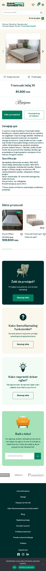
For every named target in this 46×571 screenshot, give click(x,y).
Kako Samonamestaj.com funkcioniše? (23, 509)
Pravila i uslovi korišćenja (23, 538)
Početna (5, 24)
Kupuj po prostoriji (23, 503)
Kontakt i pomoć (23, 526)
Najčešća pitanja (22, 520)
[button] (42, 51)
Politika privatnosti (23, 532)
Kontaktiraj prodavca (34, 115)
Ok (14, 567)
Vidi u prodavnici (12, 115)
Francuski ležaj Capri (33, 234)
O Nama (23, 543)
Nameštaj (12, 24)
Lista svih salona (23, 491)
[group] (23, 51)
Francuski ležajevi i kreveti (11, 26)
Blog (23, 514)
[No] (43, 564)
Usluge (23, 497)
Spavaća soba (22, 24)
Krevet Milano (8, 234)
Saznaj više (23, 298)
